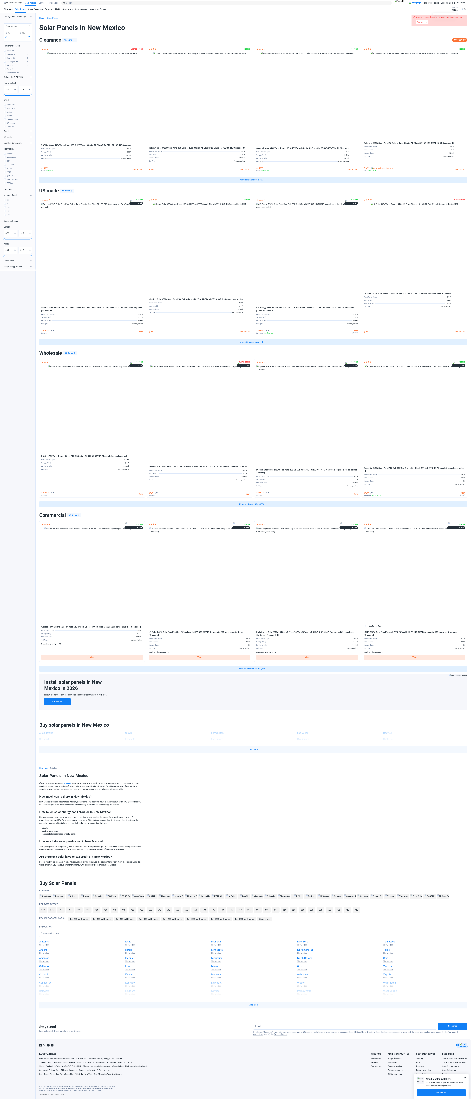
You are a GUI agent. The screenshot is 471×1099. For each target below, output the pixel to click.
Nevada (215, 990)
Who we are (376, 1058)
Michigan (216, 941)
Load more (253, 749)
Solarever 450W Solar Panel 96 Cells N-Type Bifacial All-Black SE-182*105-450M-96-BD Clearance (407, 143)
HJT (8, 161)
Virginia (387, 974)
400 (61, 910)
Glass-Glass (11, 157)
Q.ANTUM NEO (12, 179)
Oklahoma (302, 974)
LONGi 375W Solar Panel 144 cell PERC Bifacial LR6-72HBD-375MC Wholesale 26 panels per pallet (85, 456)
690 (311, 910)
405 (70, 910)
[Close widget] (465, 1077)
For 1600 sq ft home (220, 919)
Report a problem (423, 1070)
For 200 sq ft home (79, 919)
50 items (69, 353)
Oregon (301, 982)
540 (159, 910)
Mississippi (217, 958)
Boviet (9, 116)
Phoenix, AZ (17, 54)
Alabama (44, 941)
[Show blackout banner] (399, 3)
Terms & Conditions (99, 1086)
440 (114, 910)
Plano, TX (17, 69)
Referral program (395, 1070)
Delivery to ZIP (13, 77)
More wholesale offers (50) (251, 504)
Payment (420, 1066)
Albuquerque (46, 732)
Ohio (299, 966)
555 (186, 910)
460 (141, 910)
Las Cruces (217, 739)
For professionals (431, 3)
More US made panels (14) (251, 342)
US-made (8, 137)
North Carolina (305, 949)
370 (43, 910)
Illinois (128, 949)
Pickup (419, 1062)
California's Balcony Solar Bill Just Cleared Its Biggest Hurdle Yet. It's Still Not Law (74, 1070)
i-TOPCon (10, 165)
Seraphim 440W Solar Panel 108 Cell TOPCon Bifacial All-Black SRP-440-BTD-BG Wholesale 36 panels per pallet (414, 468)
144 (8, 215)
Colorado (44, 974)
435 (105, 910)
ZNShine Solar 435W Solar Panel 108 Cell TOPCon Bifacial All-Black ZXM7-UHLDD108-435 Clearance (86, 145)
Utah (385, 958)
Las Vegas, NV (17, 62)
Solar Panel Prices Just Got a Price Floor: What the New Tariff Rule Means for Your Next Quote (80, 1074)
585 (231, 910)
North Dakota (304, 958)
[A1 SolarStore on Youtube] (52, 1045)
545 (168, 910)
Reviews (374, 1062)
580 (222, 910)
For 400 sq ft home (102, 919)
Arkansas (44, 958)
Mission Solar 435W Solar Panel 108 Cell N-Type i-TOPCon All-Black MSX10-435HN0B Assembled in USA (196, 299)
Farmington (217, 732)
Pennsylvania (304, 990)
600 (258, 910)
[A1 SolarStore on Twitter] (44, 1045)
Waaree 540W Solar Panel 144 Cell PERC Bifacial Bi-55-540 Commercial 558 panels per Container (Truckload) (90, 627)
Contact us (376, 1066)
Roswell (387, 732)
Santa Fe (388, 739)
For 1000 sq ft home (148, 919)
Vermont (388, 966)
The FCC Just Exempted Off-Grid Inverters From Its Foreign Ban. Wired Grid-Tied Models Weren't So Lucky (85, 1062)
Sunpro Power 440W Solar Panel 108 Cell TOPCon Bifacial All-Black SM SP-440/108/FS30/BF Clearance (302, 148)
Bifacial (10, 154)
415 (87, 910)
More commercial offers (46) (251, 668)
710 (347, 910)
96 (8, 204)
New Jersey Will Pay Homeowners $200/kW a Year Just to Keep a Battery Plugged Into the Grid (80, 1058)
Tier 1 (6, 131)
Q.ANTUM (10, 176)
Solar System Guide (450, 1066)
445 (123, 910)
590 (240, 910)
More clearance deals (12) (251, 180)
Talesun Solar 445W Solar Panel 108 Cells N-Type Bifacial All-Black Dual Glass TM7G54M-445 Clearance (195, 148)
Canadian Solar (12, 119)
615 (275, 910)
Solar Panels (20, 9)
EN (407, 3)
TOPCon (10, 183)
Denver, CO (17, 58)
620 (284, 910)
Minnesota (217, 949)
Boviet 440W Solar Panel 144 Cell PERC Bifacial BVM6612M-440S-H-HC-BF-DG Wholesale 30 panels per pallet (198, 467)
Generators (67, 9)
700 (329, 910)
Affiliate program (395, 1074)
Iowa (128, 966)
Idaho (128, 941)
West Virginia (390, 990)
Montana (216, 974)
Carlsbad (44, 739)
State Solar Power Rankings (454, 1062)
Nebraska (216, 982)
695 (320, 910)
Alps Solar (10, 105)
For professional (395, 1058)
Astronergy (11, 108)
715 (356, 910)
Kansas (129, 974)
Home (41, 18)
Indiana (129, 958)
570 (204, 910)
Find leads (392, 1062)
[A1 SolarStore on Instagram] (48, 1045)
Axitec (9, 112)
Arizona (43, 949)
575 (213, 910)
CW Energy (11, 123)
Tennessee (389, 941)
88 (8, 200)
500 (150, 910)
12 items (68, 40)
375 (52, 910)
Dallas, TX (17, 65)
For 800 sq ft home (124, 919)
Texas (386, 949)
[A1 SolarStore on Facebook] (40, 1045)
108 (8, 207)
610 (266, 910)
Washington (389, 982)
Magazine (53, 3)
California (44, 966)
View (92, 657)
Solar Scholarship (449, 1070)
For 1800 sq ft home (244, 919)
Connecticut (45, 982)
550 (177, 910)
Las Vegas (302, 732)
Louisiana (130, 990)
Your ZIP (455, 9)
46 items (73, 515)
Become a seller (448, 3)
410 (78, 910)
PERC (9, 172)
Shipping (419, 1058)
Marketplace (30, 3)
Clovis (128, 732)
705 (338, 910)
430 (96, 910)
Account (461, 3)
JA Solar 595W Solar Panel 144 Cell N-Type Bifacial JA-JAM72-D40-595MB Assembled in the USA (407, 293)
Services (42, 3)
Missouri (215, 966)
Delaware (44, 990)
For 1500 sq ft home (196, 919)
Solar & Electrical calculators (454, 1058)
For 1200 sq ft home (172, 919)
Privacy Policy (280, 1034)
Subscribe (452, 1026)
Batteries (49, 9)
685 (302, 910)
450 (132, 910)
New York (302, 941)
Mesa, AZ (17, 51)
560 (195, 910)
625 (293, 910)
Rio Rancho (303, 739)
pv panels (67, 783)
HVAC (57, 9)
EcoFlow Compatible (13, 143)
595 (249, 910)
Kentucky (130, 982)
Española (130, 739)
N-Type (9, 168)
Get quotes (57, 702)
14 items (66, 191)
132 (8, 211)
